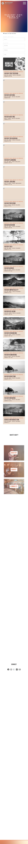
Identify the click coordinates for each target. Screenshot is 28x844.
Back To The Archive (10, 33)
